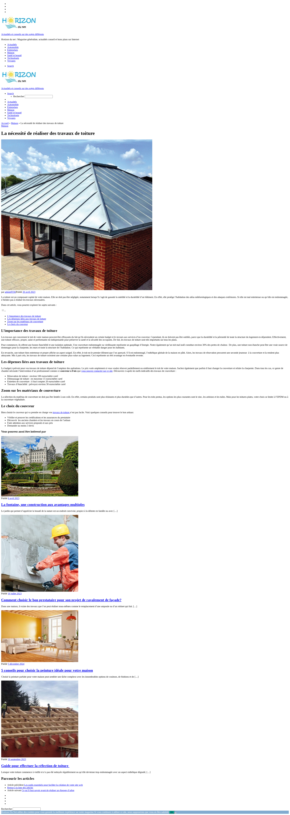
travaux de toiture (61, 412)
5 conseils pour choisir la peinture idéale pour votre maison (47, 670)
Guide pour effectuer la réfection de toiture (35, 766)
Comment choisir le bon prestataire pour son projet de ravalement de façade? (61, 600)
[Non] (175, 812)
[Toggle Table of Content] (3, 311)
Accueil (5, 123)
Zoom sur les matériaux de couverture (25, 321)
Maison (14, 123)
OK (171, 812)
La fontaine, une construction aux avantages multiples (43, 505)
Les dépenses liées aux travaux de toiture (26, 319)
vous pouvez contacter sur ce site (97, 371)
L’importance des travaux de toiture (24, 316)
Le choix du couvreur (17, 324)
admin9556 (10, 292)
